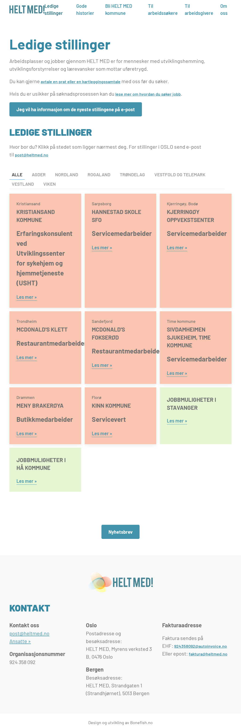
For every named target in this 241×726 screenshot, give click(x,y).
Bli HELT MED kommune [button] (118, 9)
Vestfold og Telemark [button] (179, 174)
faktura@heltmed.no (208, 653)
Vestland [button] (23, 184)
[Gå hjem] (26, 9)
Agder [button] (39, 174)
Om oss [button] (224, 9)
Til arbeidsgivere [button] (199, 9)
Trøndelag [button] (132, 174)
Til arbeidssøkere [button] (163, 9)
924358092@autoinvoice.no (200, 646)
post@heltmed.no (31, 154)
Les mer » (26, 297)
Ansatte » (20, 641)
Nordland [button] (66, 174)
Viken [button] (49, 184)
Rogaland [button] (99, 174)
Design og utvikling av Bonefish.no (120, 722)
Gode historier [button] (85, 9)
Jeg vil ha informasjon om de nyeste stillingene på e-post (75, 109)
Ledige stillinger (53, 9)
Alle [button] (17, 174)
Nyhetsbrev (120, 532)
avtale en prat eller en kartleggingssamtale (80, 81)
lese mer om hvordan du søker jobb (148, 94)
